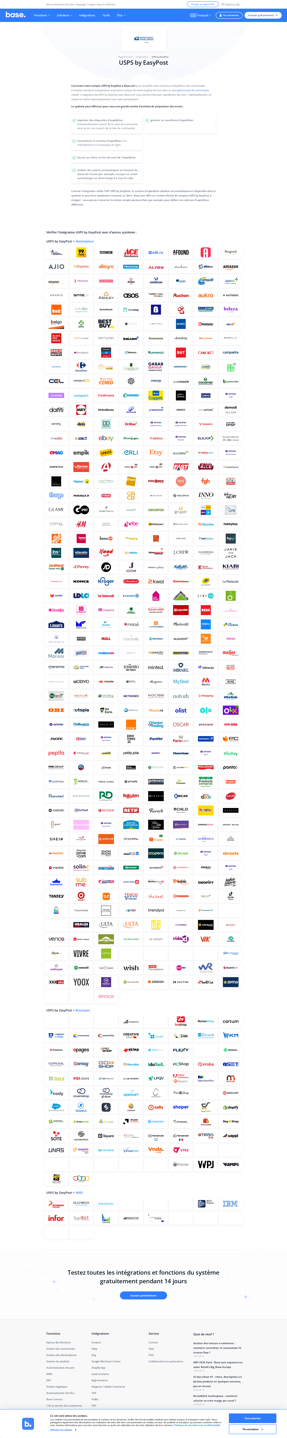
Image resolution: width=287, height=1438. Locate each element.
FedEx (95, 1399)
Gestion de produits (57, 1361)
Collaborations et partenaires (166, 1361)
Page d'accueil (125, 56)
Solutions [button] (63, 15)
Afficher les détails (61, 1430)
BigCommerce (100, 1380)
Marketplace (85, 241)
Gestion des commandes (60, 1348)
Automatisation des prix (60, 1367)
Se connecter (231, 15)
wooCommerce (100, 1374)
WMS (79, 1193)
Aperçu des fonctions (58, 1342)
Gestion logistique (56, 1386)
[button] (200, 15)
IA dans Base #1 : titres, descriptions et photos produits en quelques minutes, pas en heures (217, 1381)
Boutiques (83, 1010)
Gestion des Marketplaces (61, 1355)
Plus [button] (120, 15)
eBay (94, 1348)
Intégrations (87, 15)
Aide (151, 1348)
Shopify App (98, 1367)
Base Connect (54, 1399)
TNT (94, 1405)
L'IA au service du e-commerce (64, 1405)
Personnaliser (251, 1429)
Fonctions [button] (40, 15)
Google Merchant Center (106, 1361)
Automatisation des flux (60, 1393)
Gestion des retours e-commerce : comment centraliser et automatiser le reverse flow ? (217, 1348)
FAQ (151, 1355)
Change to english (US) (203, 4)
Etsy (94, 1355)
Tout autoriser (252, 1418)
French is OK (232, 4)
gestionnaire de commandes (193, 90)
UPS (94, 1393)
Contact (153, 1342)
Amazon (96, 1342)
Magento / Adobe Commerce (108, 1386)
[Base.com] (15, 15)
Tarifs (106, 15)
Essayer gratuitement (261, 15)
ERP (48, 1380)
